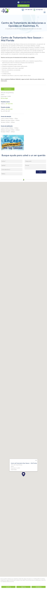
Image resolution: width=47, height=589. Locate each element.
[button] (23, 474)
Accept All (8, 587)
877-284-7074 (9, 103)
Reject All (23, 587)
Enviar (41, 172)
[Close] (36, 460)
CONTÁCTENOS (7, 89)
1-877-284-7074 (25, 2)
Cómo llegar (5, 98)
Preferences (38, 587)
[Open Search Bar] (44, 9)
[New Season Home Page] (5, 11)
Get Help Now (23, 5)
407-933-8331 (9, 109)
